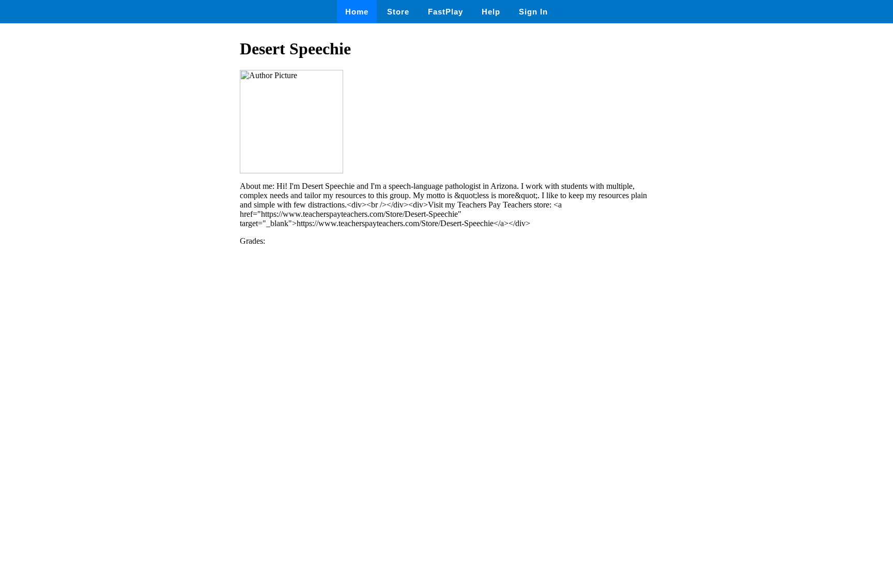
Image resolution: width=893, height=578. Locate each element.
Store (398, 11)
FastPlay (445, 11)
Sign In (533, 11)
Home (356, 11)
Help (491, 11)
